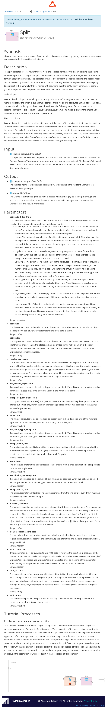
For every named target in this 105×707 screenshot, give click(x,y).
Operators (46, 11)
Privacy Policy (90, 700)
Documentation (10, 11)
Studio (36, 11)
